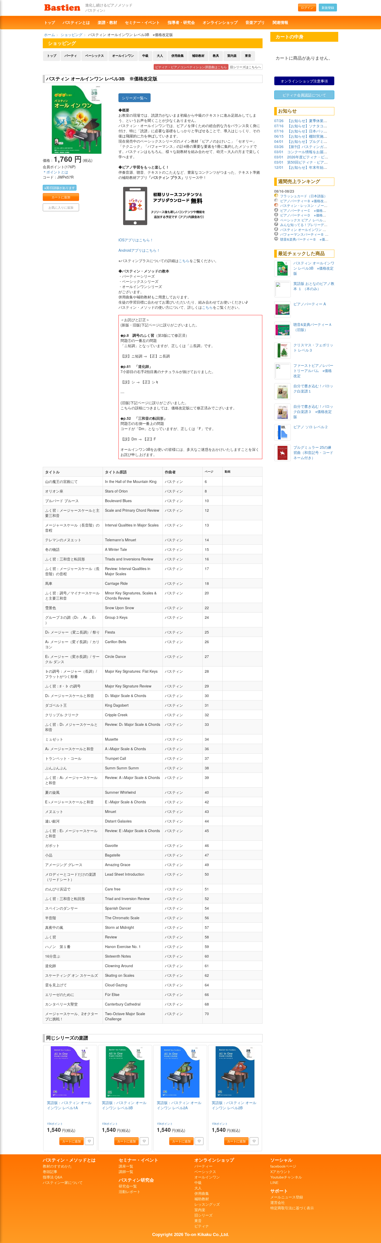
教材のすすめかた (57, 1166)
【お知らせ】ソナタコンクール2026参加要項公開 (327, 125)
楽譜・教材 (107, 22)
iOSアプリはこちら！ (135, 239)
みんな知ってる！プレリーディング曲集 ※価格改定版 (321, 224)
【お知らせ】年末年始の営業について (318, 167)
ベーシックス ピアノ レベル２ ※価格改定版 (314, 219)
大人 (160, 56)
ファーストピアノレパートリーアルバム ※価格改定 (313, 370)
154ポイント (55, 1124)
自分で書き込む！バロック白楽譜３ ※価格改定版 (313, 411)
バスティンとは (76, 22)
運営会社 (277, 1202)
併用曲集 (177, 56)
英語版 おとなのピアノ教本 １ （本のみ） (313, 286)
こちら (184, 260)
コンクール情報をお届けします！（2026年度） (325, 151)
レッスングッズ (207, 1204)
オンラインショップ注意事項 (304, 80)
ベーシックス (94, 56)
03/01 (279, 151)
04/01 (279, 141)
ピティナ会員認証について (304, 94)
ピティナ (201, 1226)
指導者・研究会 (181, 22)
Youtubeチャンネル (286, 1177)
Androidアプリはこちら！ (139, 250)
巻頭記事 (50, 1172)
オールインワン (123, 56)
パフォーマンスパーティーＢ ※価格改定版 (312, 234)
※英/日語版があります (59, 187)
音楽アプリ (255, 22)
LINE (274, 1183)
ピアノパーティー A (309, 303)
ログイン (307, 7)
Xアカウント (280, 1172)
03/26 (279, 146)
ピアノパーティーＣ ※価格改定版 (306, 210)
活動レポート (129, 1192)
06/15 (279, 136)
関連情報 (280, 22)
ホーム (49, 34)
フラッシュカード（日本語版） (303, 195)
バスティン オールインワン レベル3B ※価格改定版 (319, 229)
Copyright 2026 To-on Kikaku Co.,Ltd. (190, 1234)
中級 (145, 56)
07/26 (279, 120)
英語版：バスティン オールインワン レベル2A (179, 1105)
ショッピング (71, 34)
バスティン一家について (63, 1183)
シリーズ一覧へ (134, 97)
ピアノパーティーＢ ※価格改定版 (305, 200)
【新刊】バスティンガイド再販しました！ (321, 146)
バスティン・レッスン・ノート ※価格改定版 (315, 205)
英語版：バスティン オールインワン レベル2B (234, 1105)
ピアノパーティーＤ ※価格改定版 (306, 215)
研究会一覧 (128, 1186)
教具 (216, 56)
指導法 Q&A (52, 1177)
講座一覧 (126, 1166)
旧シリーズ (203, 1215)
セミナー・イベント (142, 22)
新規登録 (328, 7)
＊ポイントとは (55, 171)
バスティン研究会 (136, 1180)
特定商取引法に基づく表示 (292, 1208)
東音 (248, 56)
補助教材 (198, 56)
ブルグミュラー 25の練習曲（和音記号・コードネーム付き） (313, 452)
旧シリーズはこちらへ (245, 67)
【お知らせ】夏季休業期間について (316, 120)
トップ (49, 22)
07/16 (279, 125)
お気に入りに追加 (60, 207)
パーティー (203, 1166)
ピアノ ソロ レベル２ (310, 426)
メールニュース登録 (286, 1197)
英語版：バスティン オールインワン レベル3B (124, 1105)
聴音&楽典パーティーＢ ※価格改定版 (309, 239)
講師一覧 (126, 1172)
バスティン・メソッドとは (69, 1160)
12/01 (279, 167)
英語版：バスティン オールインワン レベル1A (69, 1105)
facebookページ (283, 1166)
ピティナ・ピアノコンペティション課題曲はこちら (191, 67)
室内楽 (232, 56)
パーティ (71, 56)
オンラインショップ (220, 22)
